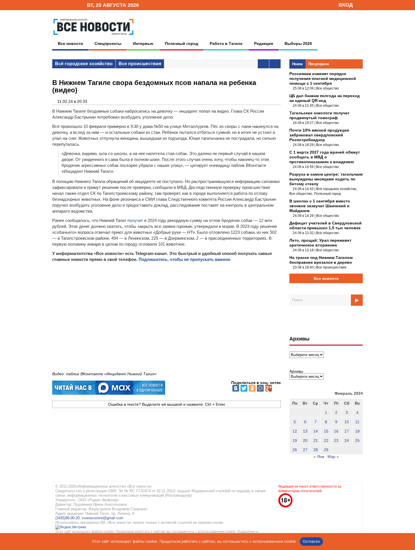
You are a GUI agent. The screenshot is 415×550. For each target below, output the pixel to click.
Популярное (318, 64)
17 (346, 431)
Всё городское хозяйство (84, 63)
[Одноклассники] (252, 388)
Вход (345, 5)
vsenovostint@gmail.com (102, 518)
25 (357, 440)
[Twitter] (244, 388)
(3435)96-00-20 (67, 518)
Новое (297, 64)
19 (294, 440)
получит (135, 220)
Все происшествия (140, 63)
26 (294, 450)
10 (346, 422)
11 (357, 422)
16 (336, 431)
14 (315, 431)
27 (305, 450)
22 (326, 440)
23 (336, 440)
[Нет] (408, 541)
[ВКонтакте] (235, 388)
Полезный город (181, 43)
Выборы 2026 (298, 43)
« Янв (319, 456)
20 (305, 440)
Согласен (311, 541)
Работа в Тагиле (226, 43)
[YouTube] (73, 4)
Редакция (263, 43)
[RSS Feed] (64, 4)
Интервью (143, 43)
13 (305, 431)
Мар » (333, 456)
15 (326, 431)
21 (315, 440)
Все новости (70, 43)
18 (357, 431)
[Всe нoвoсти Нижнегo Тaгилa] (93, 36)
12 (294, 431)
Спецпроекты (108, 43)
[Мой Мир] (260, 388)
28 (315, 450)
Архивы (296, 371)
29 (326, 450)
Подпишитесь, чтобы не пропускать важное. (185, 259)
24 (346, 440)
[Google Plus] (268, 388)
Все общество (327, 88)
